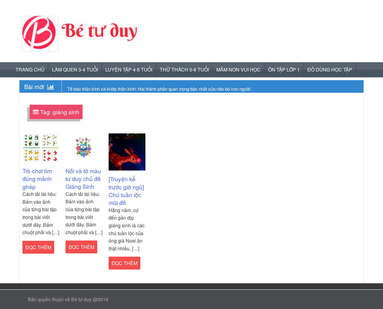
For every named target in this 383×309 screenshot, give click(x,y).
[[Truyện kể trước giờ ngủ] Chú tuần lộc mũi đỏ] (127, 151)
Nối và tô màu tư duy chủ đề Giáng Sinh (83, 179)
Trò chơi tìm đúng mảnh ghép (37, 179)
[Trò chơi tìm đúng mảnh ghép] (41, 147)
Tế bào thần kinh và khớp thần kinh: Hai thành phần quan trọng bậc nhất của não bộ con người (158, 89)
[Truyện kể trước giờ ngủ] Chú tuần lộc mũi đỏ (126, 190)
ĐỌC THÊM (38, 247)
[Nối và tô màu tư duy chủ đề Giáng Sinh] (84, 147)
